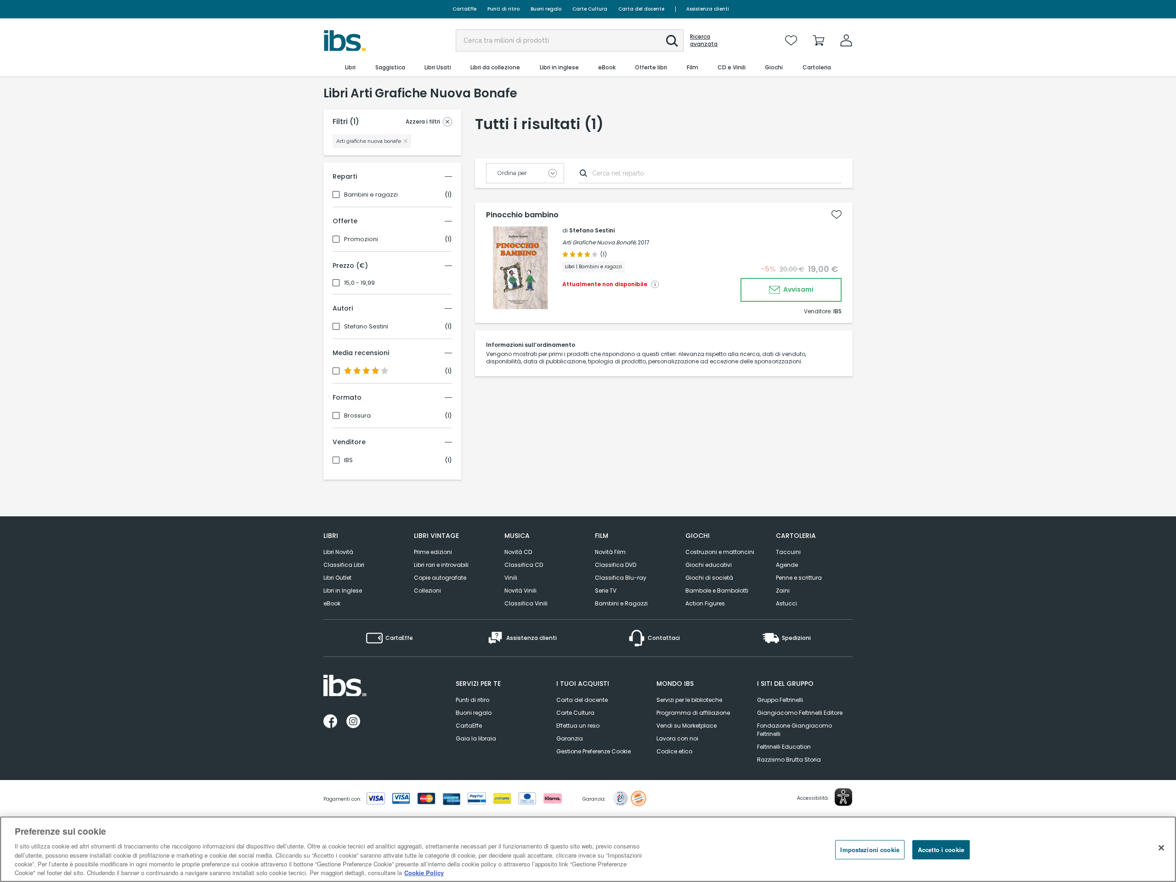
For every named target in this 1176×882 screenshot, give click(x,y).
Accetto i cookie (941, 849)
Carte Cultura (589, 9)
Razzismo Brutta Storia (789, 759)
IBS (348, 460)
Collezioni (427, 590)
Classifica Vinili (526, 603)
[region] (588, 849)
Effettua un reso (577, 725)
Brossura (357, 415)
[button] (672, 40)
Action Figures (705, 603)
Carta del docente (641, 9)
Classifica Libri (343, 565)
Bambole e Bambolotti (716, 590)
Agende (787, 565)
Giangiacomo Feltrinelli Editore (799, 713)
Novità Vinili (520, 590)
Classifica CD (523, 565)
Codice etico (674, 751)
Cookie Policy (424, 872)
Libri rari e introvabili (441, 565)
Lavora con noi (677, 738)
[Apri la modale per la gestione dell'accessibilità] (843, 797)
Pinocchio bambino (522, 215)
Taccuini (788, 552)
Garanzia (569, 738)
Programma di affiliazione (693, 713)
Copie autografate (440, 578)
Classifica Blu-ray (620, 578)
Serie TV (605, 590)
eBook (331, 603)
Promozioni (361, 239)
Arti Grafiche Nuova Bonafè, (599, 242)
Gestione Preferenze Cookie (593, 751)
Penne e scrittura (799, 578)
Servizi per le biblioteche (689, 700)
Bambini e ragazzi (371, 194)
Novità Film (610, 552)
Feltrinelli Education (784, 747)
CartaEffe (464, 9)
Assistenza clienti (707, 9)
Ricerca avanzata (704, 40)
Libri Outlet (337, 578)
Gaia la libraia (476, 738)
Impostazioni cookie (869, 849)
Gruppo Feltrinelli (780, 700)
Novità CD (518, 552)
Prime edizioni (433, 552)
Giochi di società (709, 578)
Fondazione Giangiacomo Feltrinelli (794, 730)
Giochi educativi (708, 565)
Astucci (786, 603)
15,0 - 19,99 (359, 283)
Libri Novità (338, 552)
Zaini (783, 590)
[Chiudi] (1161, 848)
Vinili (510, 578)
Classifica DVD (615, 565)
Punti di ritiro (503, 9)
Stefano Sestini (366, 326)
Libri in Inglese (342, 590)
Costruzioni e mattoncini (719, 552)
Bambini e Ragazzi (621, 603)
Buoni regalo (546, 9)
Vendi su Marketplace (686, 725)
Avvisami (798, 289)
